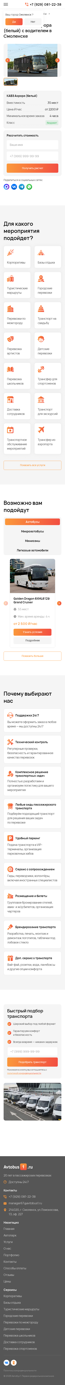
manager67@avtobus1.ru (25, 1203)
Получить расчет (32, 168)
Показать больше (32, 656)
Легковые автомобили (32, 550)
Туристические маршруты (21, 1309)
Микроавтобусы (32, 531)
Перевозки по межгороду (21, 1322)
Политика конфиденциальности (20, 1370)
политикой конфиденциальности (24, 1073)
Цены (7, 1281)
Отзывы (9, 1275)
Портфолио (11, 1255)
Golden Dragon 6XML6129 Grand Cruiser (32, 600)
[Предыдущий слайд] (7, 60)
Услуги (8, 1242)
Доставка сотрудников (19, 1342)
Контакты (10, 1262)
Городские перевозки (18, 1316)
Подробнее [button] (32, 640)
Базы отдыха (12, 1303)
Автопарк (10, 1235)
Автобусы (41, 13)
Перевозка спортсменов (20, 1349)
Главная (9, 1229)
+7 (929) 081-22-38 (45, 4)
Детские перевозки (17, 1329)
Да (14, 21)
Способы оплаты (15, 1268)
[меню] (6, 4)
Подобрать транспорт (32, 1062)
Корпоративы (13, 1296)
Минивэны (32, 541)
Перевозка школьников (19, 1335)
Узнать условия (32, 632)
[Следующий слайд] (57, 60)
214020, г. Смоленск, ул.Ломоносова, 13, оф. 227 (34, 1212)
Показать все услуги (32, 465)
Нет (33, 21)
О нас (7, 1248)
